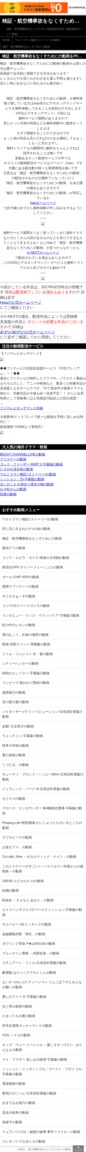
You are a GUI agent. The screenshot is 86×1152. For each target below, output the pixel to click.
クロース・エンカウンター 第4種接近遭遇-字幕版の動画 (42, 810)
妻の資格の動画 (13, 755)
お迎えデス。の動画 (17, 847)
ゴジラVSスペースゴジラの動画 (26, 606)
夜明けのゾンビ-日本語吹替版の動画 (29, 1093)
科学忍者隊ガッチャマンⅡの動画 (27, 1025)
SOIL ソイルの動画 (16, 1035)
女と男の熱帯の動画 (17, 1006)
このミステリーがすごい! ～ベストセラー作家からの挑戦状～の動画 (42, 868)
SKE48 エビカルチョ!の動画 (23, 881)
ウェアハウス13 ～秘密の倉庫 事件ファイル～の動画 (41, 1132)
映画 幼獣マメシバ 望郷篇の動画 (26, 644)
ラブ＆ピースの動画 (17, 837)
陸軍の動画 (8, 494)
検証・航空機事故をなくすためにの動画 (26, 46)
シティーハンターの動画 (20, 663)
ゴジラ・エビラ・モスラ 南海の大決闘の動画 (35, 558)
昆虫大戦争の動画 (15, 1112)
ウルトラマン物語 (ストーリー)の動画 (37, 40)
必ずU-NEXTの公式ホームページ (27, 332)
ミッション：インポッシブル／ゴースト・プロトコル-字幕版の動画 (42, 1071)
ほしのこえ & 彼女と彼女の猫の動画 (27, 484)
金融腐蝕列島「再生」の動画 (23, 934)
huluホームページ (43, 203)
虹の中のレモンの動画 (18, 625)
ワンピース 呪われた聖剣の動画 (25, 683)
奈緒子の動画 (12, 1122)
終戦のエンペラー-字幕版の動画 (26, 673)
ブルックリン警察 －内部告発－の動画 (30, 953)
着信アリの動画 (13, 548)
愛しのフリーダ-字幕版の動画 (24, 996)
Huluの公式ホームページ (20, 302)
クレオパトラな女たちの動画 (23, 1141)
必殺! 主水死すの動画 (18, 726)
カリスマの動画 (13, 798)
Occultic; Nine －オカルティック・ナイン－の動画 (39, 856)
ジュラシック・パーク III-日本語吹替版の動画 (36, 789)
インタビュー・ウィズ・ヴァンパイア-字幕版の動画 (40, 615)
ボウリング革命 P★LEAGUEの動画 (28, 943)
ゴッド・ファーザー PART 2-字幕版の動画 (31, 464)
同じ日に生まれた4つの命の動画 (26, 529)
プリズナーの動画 (13, 459)
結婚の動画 (10, 890)
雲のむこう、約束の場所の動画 (25, 635)
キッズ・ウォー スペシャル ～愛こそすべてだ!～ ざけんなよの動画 (42, 1047)
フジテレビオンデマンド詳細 (21, 408)
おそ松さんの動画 (13, 489)
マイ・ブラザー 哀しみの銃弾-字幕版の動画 (34, 1059)
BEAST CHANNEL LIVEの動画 (22, 454)
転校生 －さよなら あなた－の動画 (28, 900)
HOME (6, 40)
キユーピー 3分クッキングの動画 (26, 924)
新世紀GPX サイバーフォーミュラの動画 (32, 567)
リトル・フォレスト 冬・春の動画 (27, 654)
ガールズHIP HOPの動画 (20, 577)
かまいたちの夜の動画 (18, 1016)
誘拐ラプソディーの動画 (20, 586)
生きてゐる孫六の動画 (18, 1103)
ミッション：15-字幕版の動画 (22, 479)
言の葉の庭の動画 (15, 702)
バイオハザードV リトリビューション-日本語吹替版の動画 (42, 714)
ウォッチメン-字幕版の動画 (22, 736)
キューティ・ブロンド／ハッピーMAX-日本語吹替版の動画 (42, 776)
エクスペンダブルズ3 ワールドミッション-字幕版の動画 (42, 912)
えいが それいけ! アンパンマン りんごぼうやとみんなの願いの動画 (42, 984)
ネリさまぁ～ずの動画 (18, 596)
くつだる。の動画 (15, 765)
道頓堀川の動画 (13, 692)
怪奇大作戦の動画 (15, 745)
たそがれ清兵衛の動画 (16, 469)
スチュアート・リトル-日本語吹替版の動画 (34, 963)
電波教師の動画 (13, 1083)
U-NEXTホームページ (43, 252)
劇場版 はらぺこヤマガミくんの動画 (29, 972)
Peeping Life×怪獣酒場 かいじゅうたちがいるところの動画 (42, 825)
